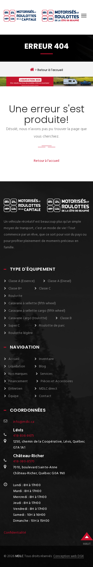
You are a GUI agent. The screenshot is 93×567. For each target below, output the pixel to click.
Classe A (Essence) (21, 281)
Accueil (13, 359)
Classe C (45, 288)
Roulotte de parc (52, 326)
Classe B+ (15, 288)
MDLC (19, 556)
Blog (42, 366)
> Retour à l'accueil (48, 70)
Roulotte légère (20, 333)
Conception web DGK (68, 556)
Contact (45, 396)
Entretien (15, 389)
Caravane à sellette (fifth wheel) (32, 303)
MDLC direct (48, 389)
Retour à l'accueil (46, 161)
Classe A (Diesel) (59, 281)
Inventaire (46, 359)
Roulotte (15, 296)
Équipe (13, 396)
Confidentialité (15, 533)
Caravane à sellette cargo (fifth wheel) (36, 311)
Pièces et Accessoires (57, 381)
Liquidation (16, 366)
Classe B (66, 318)
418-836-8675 (23, 436)
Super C (14, 326)
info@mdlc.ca (23, 422)
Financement (18, 381)
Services (46, 374)
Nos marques (17, 374)
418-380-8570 (23, 461)
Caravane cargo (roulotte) (27, 318)
